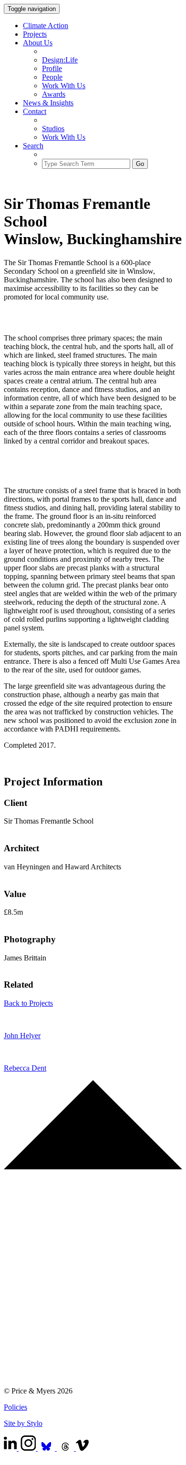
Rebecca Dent (25, 1068)
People (52, 77)
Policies (15, 1407)
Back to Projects (28, 1003)
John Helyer (22, 1036)
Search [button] (33, 146)
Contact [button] (34, 111)
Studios (53, 128)
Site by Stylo (23, 1423)
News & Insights (48, 103)
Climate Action (45, 25)
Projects (35, 34)
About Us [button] (37, 43)
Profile (52, 68)
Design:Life (60, 60)
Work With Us (63, 86)
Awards (53, 94)
